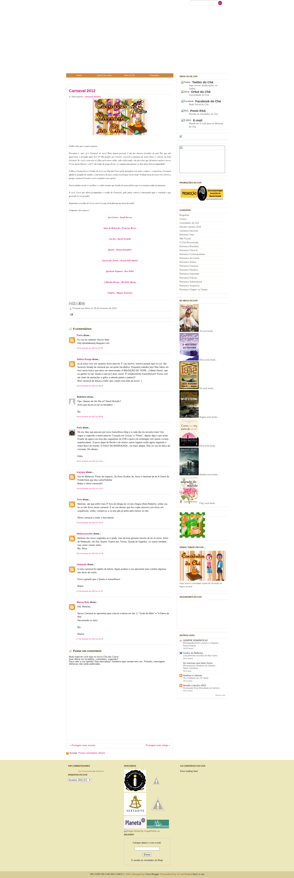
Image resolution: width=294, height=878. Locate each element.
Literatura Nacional (188, 231)
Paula (80, 335)
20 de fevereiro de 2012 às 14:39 (90, 553)
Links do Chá (129, 75)
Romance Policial (188, 278)
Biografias (184, 215)
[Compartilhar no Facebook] (80, 303)
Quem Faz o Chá (104, 75)
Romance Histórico (188, 270)
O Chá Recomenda (188, 242)
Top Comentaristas (85, 771)
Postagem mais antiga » (158, 745)
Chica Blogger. (152, 874)
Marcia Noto (83, 602)
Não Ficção (185, 238)
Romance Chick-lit (188, 250)
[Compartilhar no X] (77, 303)
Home (79, 75)
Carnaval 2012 (82, 91)
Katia (79, 428)
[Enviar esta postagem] (71, 314)
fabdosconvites (85, 534)
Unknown (82, 564)
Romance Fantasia (188, 266)
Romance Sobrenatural (190, 282)
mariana (81, 472)
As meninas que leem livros (198, 663)
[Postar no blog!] (73, 303)
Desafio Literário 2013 (194, 685)
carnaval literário (93, 97)
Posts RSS (198, 111)
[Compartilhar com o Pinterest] (83, 303)
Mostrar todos (220, 695)
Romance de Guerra (189, 258)
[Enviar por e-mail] (70, 303)
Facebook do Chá (208, 101)
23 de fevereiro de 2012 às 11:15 (90, 591)
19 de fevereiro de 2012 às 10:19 (90, 523)
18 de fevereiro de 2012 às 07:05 (90, 348)
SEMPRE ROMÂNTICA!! (195, 640)
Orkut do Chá (200, 91)
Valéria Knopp (84, 359)
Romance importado (189, 274)
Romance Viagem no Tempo (193, 289)
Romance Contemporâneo (192, 254)
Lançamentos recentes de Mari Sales (200, 655)
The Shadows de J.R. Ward (195, 678)
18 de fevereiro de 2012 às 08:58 (90, 416)
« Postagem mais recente (82, 745)
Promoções (154, 75)
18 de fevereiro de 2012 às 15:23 (90, 488)
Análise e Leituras (192, 675)
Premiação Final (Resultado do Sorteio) (201, 688)
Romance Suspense (189, 286)
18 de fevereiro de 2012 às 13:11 (90, 461)
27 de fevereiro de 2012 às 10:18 (90, 639)
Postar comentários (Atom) (91, 753)
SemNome (100, 771)
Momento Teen (186, 235)
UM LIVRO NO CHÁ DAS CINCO (106, 874)
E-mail (197, 120)
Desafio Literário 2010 (190, 227)
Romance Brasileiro (189, 246)
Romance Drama (187, 262)
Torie (79, 499)
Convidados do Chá (189, 223)
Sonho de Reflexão (193, 653)
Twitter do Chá (202, 82)
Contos (182, 219)
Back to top (198, 874)
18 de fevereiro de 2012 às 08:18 (90, 386)
